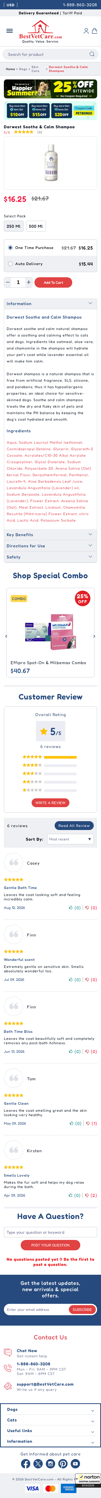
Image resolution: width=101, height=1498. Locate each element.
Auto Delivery (29, 263)
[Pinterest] (63, 1464)
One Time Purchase (34, 247)
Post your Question (50, 1245)
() (78, 907)
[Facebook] (25, 1464)
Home (10, 69)
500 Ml (36, 226)
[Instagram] (50, 1464)
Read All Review (74, 825)
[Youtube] (75, 1464)
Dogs (23, 69)
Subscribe (82, 1309)
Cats (12, 1419)
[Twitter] (38, 1464)
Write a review (50, 802)
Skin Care (35, 69)
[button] (88, 1481)
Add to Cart (53, 282)
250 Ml (14, 226)
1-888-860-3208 (80, 4)
